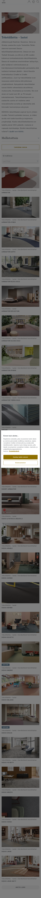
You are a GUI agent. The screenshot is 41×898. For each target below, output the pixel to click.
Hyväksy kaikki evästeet (20, 457)
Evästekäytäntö (14, 451)
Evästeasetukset (20, 462)
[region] (20, 449)
